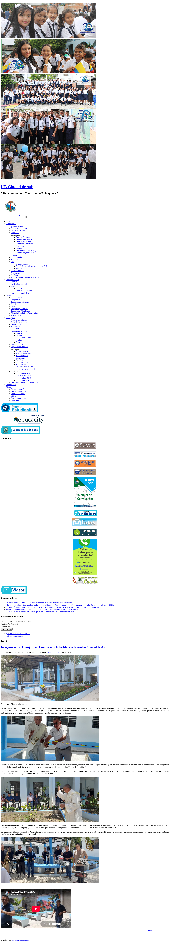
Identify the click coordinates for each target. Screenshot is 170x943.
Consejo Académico (24, 239)
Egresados (15, 400)
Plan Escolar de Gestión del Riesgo (25, 277)
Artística (14, 304)
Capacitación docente (19, 347)
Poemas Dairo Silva (23, 288)
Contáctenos (11, 385)
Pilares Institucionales (19, 228)
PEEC (13, 396)
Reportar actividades (19, 331)
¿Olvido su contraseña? (15, 636)
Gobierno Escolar (18, 230)
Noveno (19, 335)
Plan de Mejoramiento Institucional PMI (31, 266)
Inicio (8, 221)
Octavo (19, 333)
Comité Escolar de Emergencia (28, 250)
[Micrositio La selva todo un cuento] (85, 580)
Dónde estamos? (17, 389)
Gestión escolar (22, 264)
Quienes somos (17, 226)
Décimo (19, 340)
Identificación (16, 257)
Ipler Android (21, 360)
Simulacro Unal (22, 362)
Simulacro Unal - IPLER (25, 369)
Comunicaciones (12, 280)
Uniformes (15, 275)
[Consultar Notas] (28, 423)
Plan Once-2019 (22, 380)
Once (18, 342)
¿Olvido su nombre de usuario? (18, 634)
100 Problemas (22, 356)
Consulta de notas (18, 394)
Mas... (8, 387)
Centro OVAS (16, 324)
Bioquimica (15, 300)
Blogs (8, 295)
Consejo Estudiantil (23, 242)
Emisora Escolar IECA (20, 293)
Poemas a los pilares (24, 291)
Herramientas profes (19, 398)
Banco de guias (17, 344)
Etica (13, 306)
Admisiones (15, 273)
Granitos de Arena (18, 297)
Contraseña (5, 624)
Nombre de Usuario (9, 621)
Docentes (19, 248)
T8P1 (18, 329)
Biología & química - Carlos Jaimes (25, 313)
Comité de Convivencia (25, 244)
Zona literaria (16, 286)
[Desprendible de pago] (20, 434)
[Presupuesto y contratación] (85, 448)
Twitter (149, 930)
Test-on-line (15, 326)
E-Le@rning (11, 318)
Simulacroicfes (22, 364)
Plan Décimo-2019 (23, 378)
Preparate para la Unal (24, 367)
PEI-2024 (20, 268)
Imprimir (51, 652)
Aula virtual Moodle (19, 322)
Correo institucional (18, 391)
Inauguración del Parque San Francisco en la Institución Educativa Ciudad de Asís (53, 647)
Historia (14, 255)
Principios (15, 233)
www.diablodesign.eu (20, 940)
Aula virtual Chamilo (19, 320)
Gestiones (20, 246)
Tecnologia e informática (20, 302)
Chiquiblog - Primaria (19, 309)
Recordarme (6, 627)
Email (58, 652)
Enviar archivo (26, 338)
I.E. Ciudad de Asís (17, 186)
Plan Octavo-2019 (23, 373)
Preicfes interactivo (23, 353)
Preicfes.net (20, 358)
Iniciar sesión (7, 629)
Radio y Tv (15, 282)
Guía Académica (22, 351)
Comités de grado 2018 (25, 253)
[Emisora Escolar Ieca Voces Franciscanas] (85, 457)
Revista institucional (19, 284)
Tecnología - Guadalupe (20, 311)
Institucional (11, 224)
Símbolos (14, 259)
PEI (12, 262)
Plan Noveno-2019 (23, 376)
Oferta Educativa (17, 271)
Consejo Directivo (23, 237)
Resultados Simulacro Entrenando (24, 382)
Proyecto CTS (16, 315)
